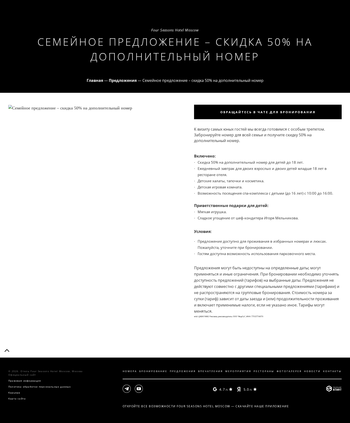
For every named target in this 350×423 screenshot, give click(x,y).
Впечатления (210, 371)
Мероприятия (238, 371)
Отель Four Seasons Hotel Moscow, (51, 371)
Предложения (183, 371)
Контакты (332, 371)
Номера (130, 371)
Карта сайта (17, 398)
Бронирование (153, 371)
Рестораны (264, 371)
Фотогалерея (289, 371)
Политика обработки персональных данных (39, 386)
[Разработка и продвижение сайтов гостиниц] (334, 389)
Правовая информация (24, 380)
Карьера (14, 392)
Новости (312, 371)
